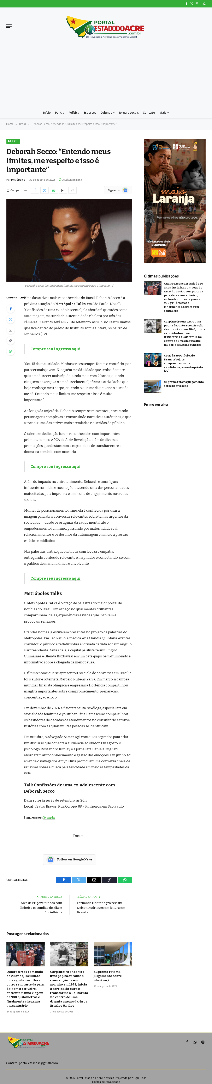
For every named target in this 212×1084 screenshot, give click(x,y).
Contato (149, 112)
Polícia (59, 112)
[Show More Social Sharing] (72, 190)
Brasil (13, 141)
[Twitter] (10, 319)
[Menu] (9, 26)
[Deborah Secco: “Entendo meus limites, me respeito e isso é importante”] (69, 240)
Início (47, 112)
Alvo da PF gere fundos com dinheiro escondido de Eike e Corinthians (40, 907)
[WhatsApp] (10, 351)
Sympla (49, 817)
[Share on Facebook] (35, 190)
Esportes (89, 112)
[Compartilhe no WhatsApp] (54, 190)
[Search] (204, 3)
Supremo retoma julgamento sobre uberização (108, 976)
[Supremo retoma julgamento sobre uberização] (113, 954)
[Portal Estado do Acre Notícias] (106, 26)
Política (74, 112)
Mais (162, 112)
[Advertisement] (106, 76)
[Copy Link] (10, 340)
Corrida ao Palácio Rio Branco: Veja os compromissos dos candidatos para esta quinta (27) (183, 363)
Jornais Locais (129, 112)
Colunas (106, 112)
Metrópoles (18, 179)
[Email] (10, 330)
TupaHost (139, 1077)
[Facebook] (10, 309)
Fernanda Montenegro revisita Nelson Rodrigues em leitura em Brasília (101, 907)
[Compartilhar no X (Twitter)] (44, 190)
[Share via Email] (63, 190)
